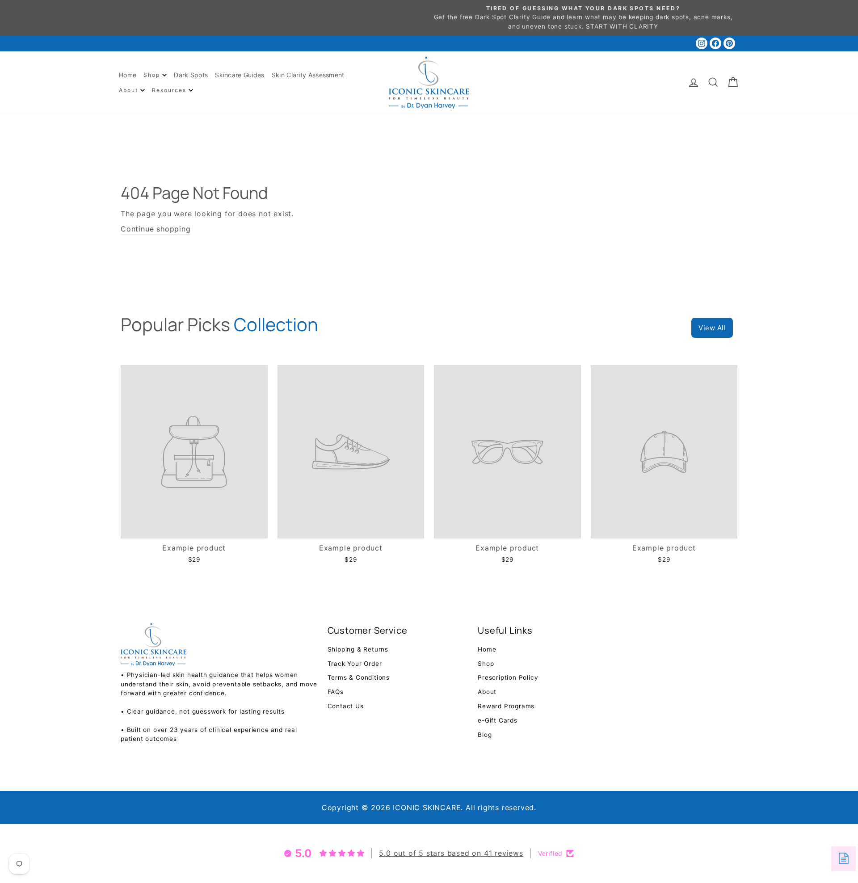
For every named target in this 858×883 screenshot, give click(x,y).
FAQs (336, 691)
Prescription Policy (508, 677)
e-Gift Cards (497, 720)
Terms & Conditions (359, 677)
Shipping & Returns (358, 649)
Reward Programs (506, 706)
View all (712, 328)
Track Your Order (355, 663)
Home (127, 75)
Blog (485, 734)
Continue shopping (156, 228)
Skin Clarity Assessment (308, 75)
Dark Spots (191, 75)
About (129, 90)
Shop (152, 74)
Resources (170, 90)
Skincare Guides (240, 75)
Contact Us (346, 706)
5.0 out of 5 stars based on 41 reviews (451, 853)
